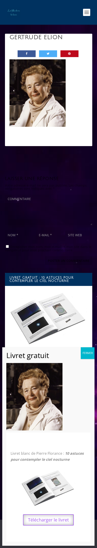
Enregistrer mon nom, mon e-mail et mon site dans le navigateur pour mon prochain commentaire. (48, 248)
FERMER (88, 353)
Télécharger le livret (48, 520)
